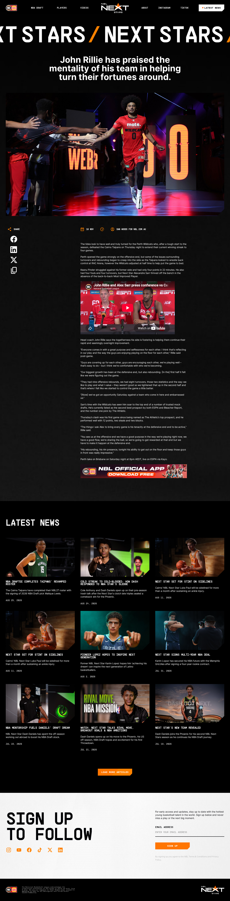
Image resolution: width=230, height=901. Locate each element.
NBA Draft (37, 7)
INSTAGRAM (164, 7)
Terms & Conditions (198, 856)
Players (62, 7)
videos (84, 7)
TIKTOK (184, 7)
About (144, 7)
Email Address (164, 827)
